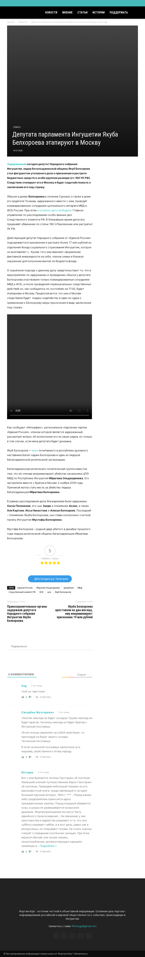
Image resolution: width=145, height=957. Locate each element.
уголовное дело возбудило (54, 210)
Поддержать (119, 12)
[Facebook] (115, 3)
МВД (80, 587)
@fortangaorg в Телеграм (51, 579)
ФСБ (41, 592)
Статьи (82, 12)
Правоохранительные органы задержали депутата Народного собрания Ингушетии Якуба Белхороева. (27, 613)
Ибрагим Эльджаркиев (48, 587)
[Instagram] (121, 3)
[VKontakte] (133, 3)
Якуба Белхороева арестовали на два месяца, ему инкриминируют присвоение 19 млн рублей (74, 612)
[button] (137, 12)
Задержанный (16, 164)
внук (35, 450)
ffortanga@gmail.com (84, 926)
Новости (51, 12)
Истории (98, 12)
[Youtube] (138, 3)
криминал (69, 587)
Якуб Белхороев (63, 592)
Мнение (67, 12)
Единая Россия (25, 587)
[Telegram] (127, 3)
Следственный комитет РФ (22, 592)
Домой (10, 22)
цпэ (49, 592)
